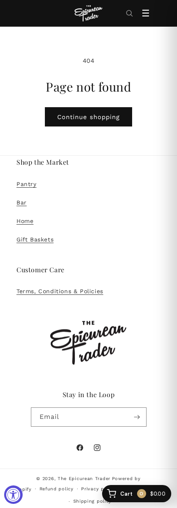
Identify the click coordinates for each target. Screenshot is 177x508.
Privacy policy (98, 489)
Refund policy (57, 489)
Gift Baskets (35, 239)
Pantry (26, 184)
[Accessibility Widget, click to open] (13, 494)
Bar (21, 202)
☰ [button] (146, 13)
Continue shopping (88, 117)
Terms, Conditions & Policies (59, 291)
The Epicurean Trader (84, 478)
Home (24, 221)
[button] (129, 13)
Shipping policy (92, 501)
